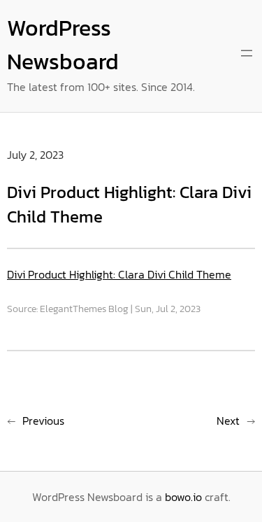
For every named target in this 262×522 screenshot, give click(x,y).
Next (228, 420)
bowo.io (183, 496)
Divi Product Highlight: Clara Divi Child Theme (119, 274)
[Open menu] (246, 53)
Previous (43, 420)
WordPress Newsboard (63, 44)
